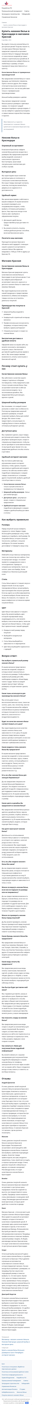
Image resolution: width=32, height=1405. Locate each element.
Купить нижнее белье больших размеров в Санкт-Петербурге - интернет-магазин (13, 1351)
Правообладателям (8, 1377)
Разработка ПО (7, 8)
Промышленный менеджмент (12, 11)
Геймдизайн (26, 14)
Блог (3, 1364)
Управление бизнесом (9, 17)
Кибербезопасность (8, 1392)
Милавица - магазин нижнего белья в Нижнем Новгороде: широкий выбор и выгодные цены (16, 1340)
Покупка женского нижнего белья (13, 1395)
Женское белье (21, 1392)
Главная (4, 22)
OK (27, 1403)
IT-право (22, 1389)
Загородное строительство (11, 14)
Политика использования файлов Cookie (15, 1372)
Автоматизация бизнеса (9, 1389)
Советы (26, 11)
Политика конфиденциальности (12, 1375)
